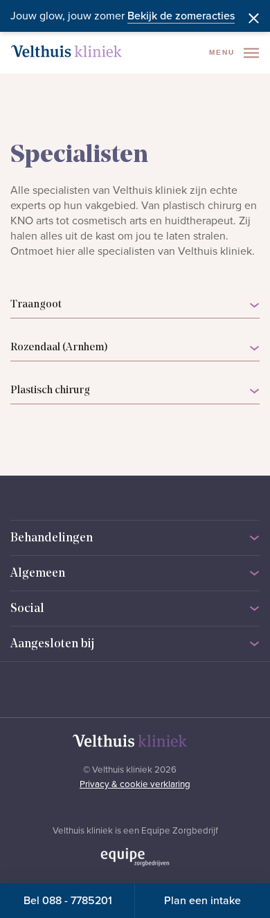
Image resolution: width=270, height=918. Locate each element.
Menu (223, 52)
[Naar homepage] (66, 51)
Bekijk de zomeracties (181, 16)
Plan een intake (202, 901)
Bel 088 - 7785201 (68, 901)
